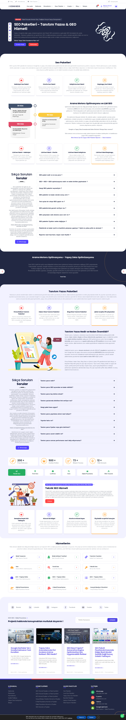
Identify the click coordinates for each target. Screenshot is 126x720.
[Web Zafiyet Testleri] (76, 557)
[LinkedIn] (10, 24)
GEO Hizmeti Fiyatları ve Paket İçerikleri (47, 693)
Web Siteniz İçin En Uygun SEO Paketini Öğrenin (85, 137)
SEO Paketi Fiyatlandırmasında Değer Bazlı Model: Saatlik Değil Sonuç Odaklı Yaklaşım (104, 652)
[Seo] (39, 567)
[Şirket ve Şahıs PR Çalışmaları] (105, 308)
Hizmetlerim (47, 6)
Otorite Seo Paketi (49, 84)
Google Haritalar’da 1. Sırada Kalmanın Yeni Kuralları (21, 650)
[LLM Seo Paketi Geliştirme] (77, 148)
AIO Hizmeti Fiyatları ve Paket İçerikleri (47, 696)
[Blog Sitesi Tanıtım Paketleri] (77, 308)
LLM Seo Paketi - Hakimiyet (21, 152)
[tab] (16, 472)
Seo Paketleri (63, 62)
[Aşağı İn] (10, 39)
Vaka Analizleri (106, 137)
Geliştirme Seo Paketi (77, 84)
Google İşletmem (102, 707)
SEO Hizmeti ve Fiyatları (43, 707)
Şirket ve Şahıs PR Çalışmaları (104, 312)
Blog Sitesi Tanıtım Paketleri (77, 312)
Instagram (55, 607)
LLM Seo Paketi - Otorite (49, 152)
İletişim (85, 6)
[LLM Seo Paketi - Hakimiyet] (21, 148)
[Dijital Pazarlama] (39, 588)
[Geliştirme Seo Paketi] (77, 80)
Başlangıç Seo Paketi (104, 84)
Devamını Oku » (15, 663)
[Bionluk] (10, 36)
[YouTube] (10, 30)
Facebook (72, 607)
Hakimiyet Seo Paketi (21, 84)
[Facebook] (10, 27)
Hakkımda (38, 6)
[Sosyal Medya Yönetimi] (114, 588)
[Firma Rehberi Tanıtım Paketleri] (21, 308)
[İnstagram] (10, 33)
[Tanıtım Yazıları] (114, 557)
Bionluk (18, 607)
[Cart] (116, 6)
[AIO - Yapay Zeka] (39, 578)
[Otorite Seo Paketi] (49, 80)
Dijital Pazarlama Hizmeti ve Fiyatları (46, 704)
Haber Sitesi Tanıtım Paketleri (49, 312)
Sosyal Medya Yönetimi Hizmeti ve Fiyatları (48, 699)
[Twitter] (101, 607)
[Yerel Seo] (76, 567)
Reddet (91, 717)
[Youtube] (83, 607)
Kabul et (81, 717)
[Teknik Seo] (114, 567)
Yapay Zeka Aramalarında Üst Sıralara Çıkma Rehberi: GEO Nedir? (48, 651)
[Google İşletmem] (92, 708)
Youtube (89, 607)
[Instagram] (48, 607)
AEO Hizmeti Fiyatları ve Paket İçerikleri (47, 691)
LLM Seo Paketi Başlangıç (104, 152)
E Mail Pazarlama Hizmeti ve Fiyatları (46, 701)
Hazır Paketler (59, 6)
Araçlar (69, 6)
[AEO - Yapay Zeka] (114, 578)
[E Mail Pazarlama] (76, 588)
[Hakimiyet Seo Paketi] (21, 80)
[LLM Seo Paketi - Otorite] (49, 148)
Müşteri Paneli (107, 5)
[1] (97, 6)
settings (70, 718)
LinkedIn (36, 607)
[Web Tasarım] (39, 557)
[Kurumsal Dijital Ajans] (14, 6)
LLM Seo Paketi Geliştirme (77, 152)
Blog (77, 6)
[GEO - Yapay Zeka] (76, 578)
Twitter (106, 607)
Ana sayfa (30, 6)
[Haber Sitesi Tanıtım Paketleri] (49, 308)
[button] (2, 271)
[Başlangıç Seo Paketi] (105, 80)
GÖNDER (112, 620)
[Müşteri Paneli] (101, 6)
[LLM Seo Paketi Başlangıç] (105, 148)
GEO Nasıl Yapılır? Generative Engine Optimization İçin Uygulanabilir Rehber (76, 651)
